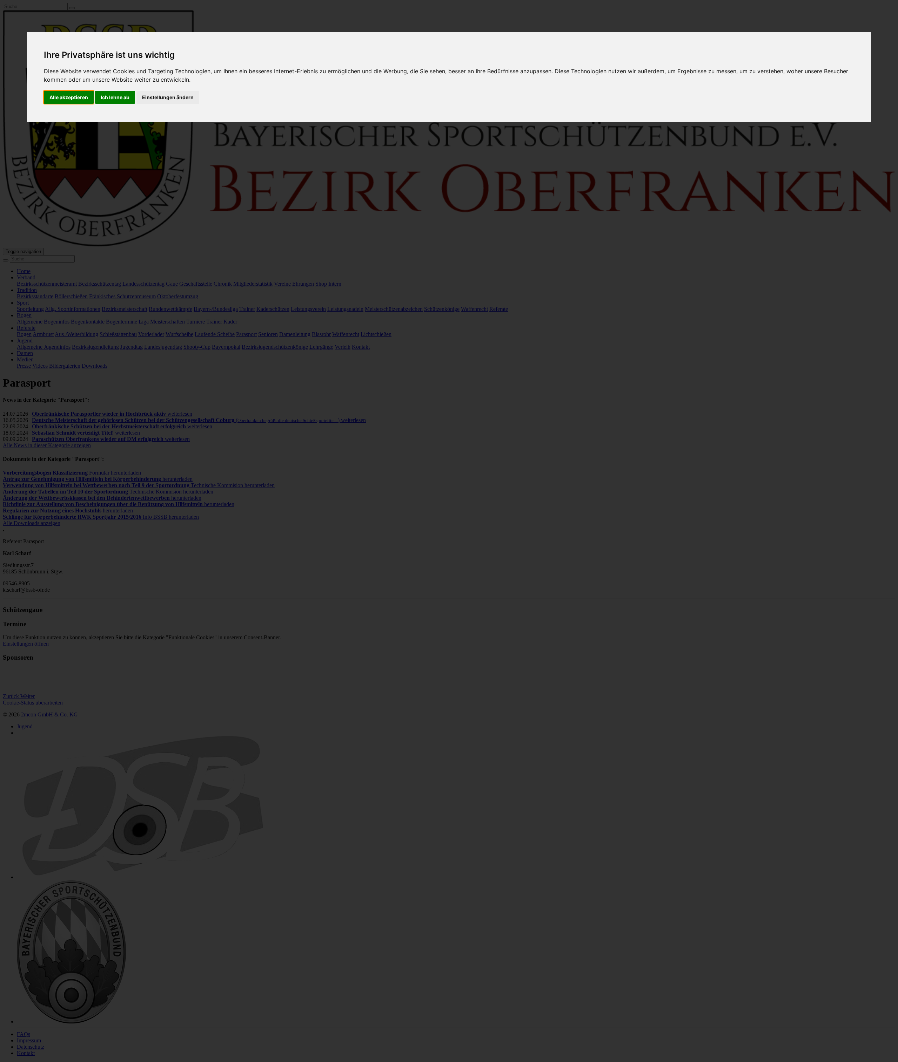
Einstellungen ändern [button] (168, 97)
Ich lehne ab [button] (115, 97)
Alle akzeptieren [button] (68, 97)
